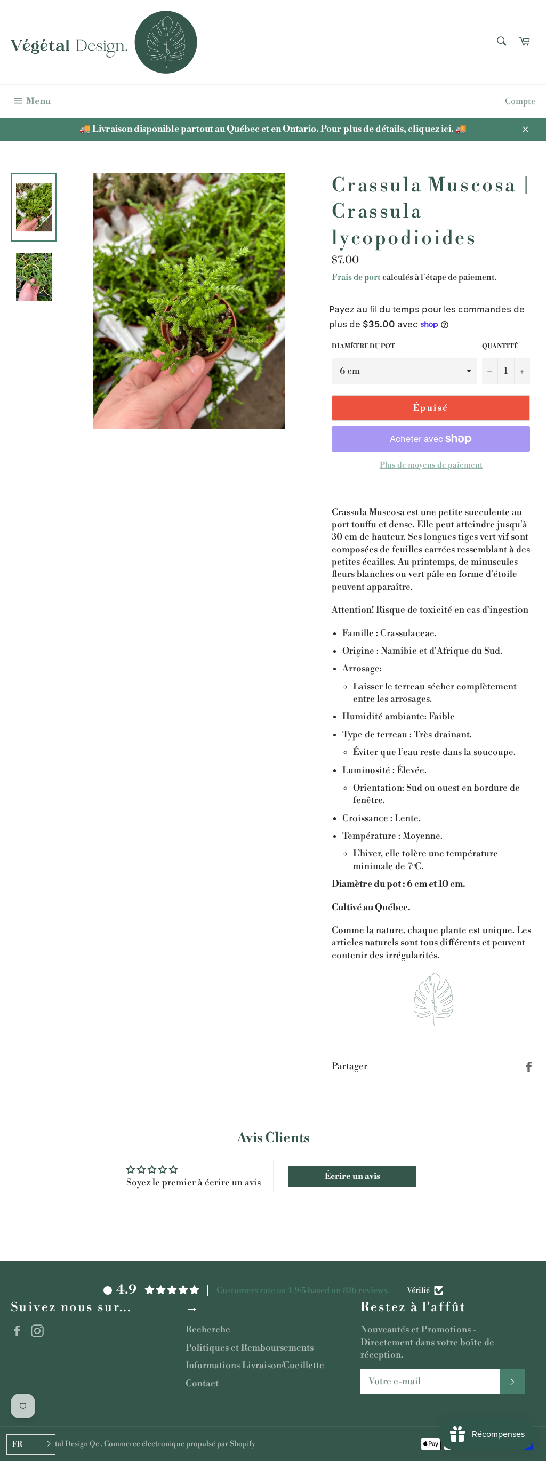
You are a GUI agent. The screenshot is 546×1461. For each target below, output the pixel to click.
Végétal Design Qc (70, 1443)
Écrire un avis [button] (352, 1176)
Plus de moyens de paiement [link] (431, 465)
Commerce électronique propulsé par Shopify (179, 1443)
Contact (202, 1384)
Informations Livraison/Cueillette (255, 1365)
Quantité (500, 346)
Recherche (208, 1330)
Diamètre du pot (363, 346)
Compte (520, 101)
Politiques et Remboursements (250, 1348)
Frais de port (356, 277)
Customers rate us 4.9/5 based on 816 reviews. (302, 1290)
